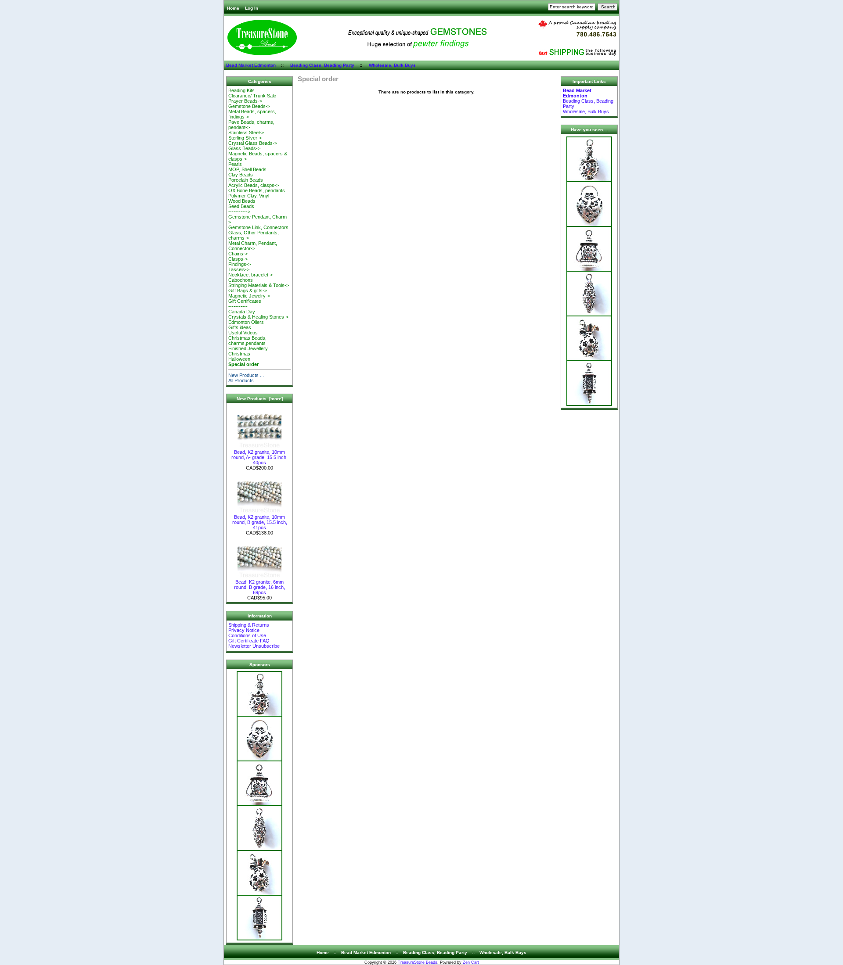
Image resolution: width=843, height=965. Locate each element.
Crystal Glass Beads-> (252, 143)
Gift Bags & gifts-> (247, 290)
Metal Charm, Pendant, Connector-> (252, 245)
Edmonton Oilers (246, 322)
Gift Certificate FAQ (249, 640)
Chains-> (238, 253)
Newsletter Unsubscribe (254, 646)
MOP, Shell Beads (247, 169)
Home (233, 8)
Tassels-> (238, 269)
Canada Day (241, 311)
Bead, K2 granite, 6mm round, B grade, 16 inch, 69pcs (259, 587)
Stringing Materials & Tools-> (258, 285)
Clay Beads (240, 174)
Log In (251, 8)
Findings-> (239, 264)
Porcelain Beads (245, 180)
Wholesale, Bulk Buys (392, 65)
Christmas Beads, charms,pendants (247, 340)
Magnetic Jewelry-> (249, 295)
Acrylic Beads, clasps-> (253, 185)
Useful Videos (243, 332)
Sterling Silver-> (245, 137)
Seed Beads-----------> (241, 209)
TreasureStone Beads (417, 962)
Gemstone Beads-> (249, 106)
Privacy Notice (243, 630)
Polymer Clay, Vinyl (248, 195)
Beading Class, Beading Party (322, 65)
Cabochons (240, 280)
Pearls (235, 164)
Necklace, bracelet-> (250, 274)
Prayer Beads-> (245, 101)
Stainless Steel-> (246, 132)
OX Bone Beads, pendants (256, 190)
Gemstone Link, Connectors (258, 227)
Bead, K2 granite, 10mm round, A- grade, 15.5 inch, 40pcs (259, 457)
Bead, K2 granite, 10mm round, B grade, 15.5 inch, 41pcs (259, 522)
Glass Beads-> (244, 148)
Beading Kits (241, 90)
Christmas (239, 353)
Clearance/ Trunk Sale (252, 95)
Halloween (239, 359)
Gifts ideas (239, 327)
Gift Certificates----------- (244, 303)
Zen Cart (471, 962)
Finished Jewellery (248, 348)
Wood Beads (242, 201)
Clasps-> (238, 259)
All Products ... (243, 380)
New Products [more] (260, 398)
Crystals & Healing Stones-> (258, 316)
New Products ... (246, 375)
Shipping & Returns (248, 625)
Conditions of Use (247, 635)
